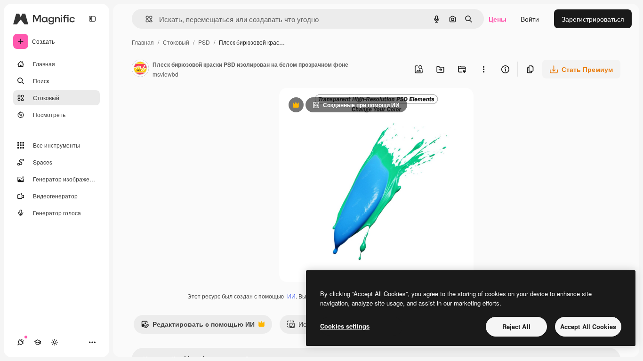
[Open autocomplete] (145, 19)
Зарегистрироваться (593, 19)
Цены (497, 19)
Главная (143, 42)
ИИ (291, 296)
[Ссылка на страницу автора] (140, 69)
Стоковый (176, 42)
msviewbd (165, 74)
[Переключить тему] (54, 342)
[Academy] (37, 342)
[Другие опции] (483, 69)
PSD (204, 42)
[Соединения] (20, 342)
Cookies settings (345, 326)
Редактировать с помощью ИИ (198, 326)
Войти (530, 19)
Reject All (516, 326)
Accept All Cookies (588, 326)
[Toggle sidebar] (92, 18)
